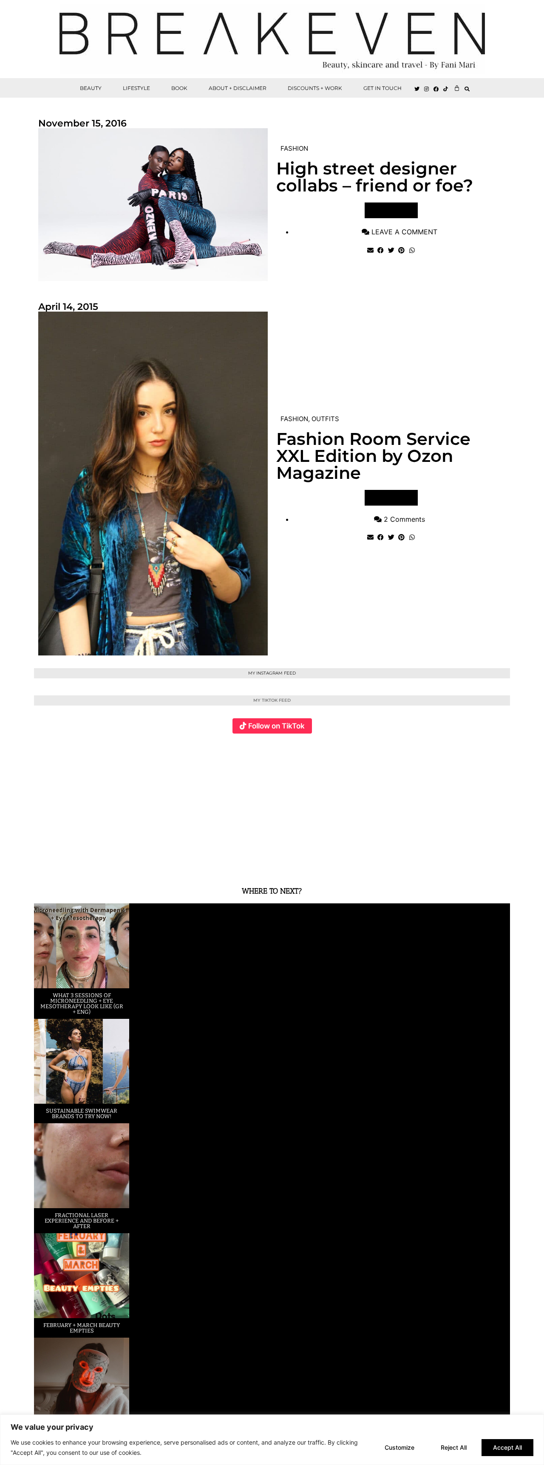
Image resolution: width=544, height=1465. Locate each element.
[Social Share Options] (42, 863)
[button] (467, 89)
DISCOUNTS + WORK (315, 88)
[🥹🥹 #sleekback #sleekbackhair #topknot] (391, 805)
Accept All (507, 1447)
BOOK (179, 88)
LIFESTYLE (136, 88)
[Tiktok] (445, 89)
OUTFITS (325, 419)
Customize (399, 1447)
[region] (272, 1439)
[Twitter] (417, 89)
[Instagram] (426, 89)
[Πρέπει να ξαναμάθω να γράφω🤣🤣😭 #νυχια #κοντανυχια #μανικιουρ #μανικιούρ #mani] (470, 805)
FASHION (294, 148)
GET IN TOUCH (382, 88)
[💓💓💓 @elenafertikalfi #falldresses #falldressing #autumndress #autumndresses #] (232, 805)
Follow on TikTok (276, 726)
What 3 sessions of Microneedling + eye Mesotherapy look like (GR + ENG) (81, 1003)
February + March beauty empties (81, 1328)
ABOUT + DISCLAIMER (237, 88)
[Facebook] (436, 89)
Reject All (454, 1447)
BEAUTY (91, 88)
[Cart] (457, 88)
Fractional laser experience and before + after (82, 1220)
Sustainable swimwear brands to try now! (81, 1113)
